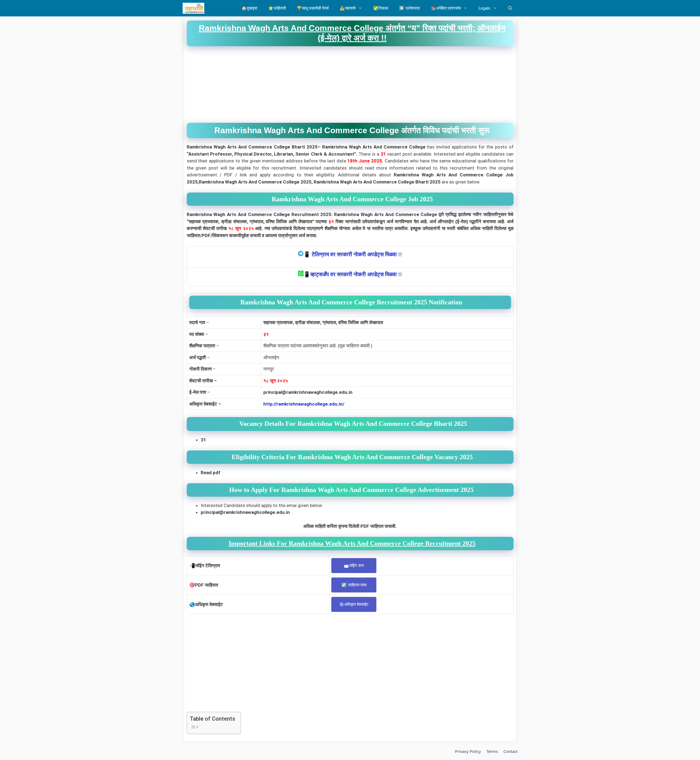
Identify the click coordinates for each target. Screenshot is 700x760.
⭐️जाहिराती (277, 8)
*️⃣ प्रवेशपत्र (409, 8)
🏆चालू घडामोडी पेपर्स (313, 8)
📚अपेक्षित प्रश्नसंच (446, 8)
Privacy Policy (468, 751)
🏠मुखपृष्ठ (249, 8)
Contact (510, 751)
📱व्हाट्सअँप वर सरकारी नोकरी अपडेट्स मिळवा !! (353, 274)
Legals (484, 8)
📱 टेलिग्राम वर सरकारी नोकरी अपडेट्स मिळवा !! (353, 254)
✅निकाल (380, 8)
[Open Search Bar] (510, 8)
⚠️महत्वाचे (347, 8)
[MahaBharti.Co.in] (195, 8)
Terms (492, 751)
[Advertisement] (350, 84)
